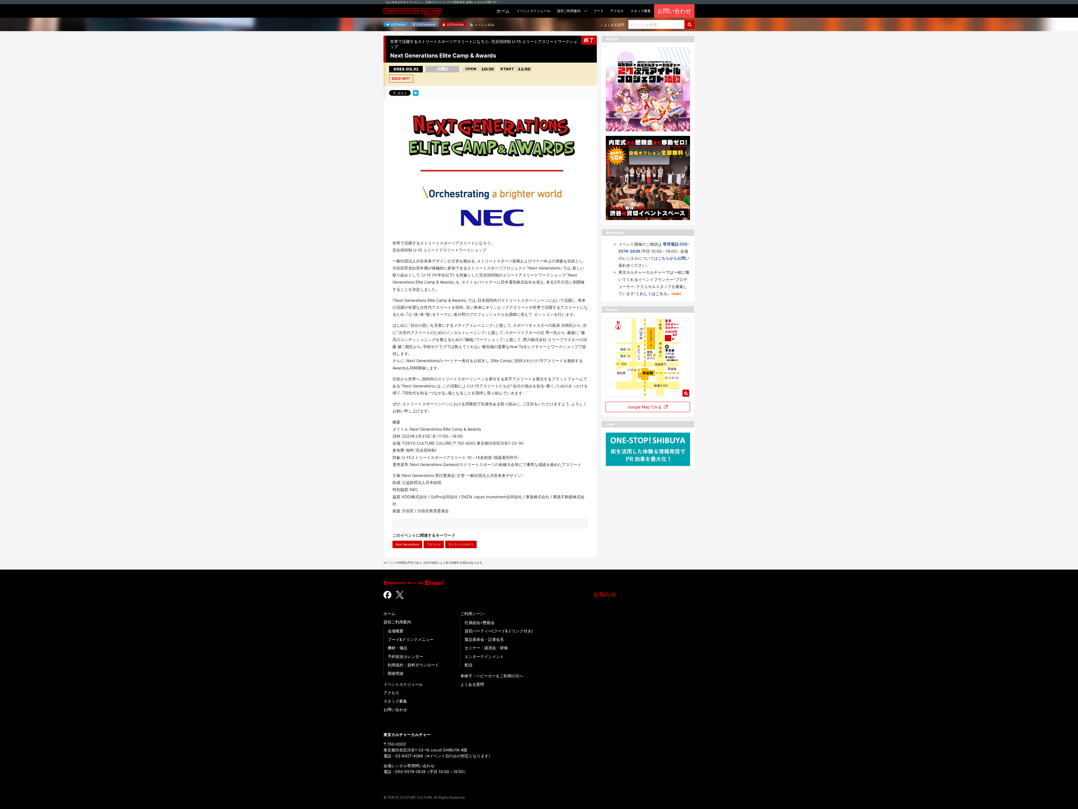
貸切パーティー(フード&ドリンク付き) (499, 631)
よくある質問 (472, 684)
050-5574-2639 (410, 771)
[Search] (689, 24)
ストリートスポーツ (461, 544)
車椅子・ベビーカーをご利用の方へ (491, 675)
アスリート (434, 544)
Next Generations (407, 544)
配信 (468, 664)
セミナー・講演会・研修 (486, 647)
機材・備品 (397, 647)
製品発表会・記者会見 (484, 639)
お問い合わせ (395, 709)
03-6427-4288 (409, 755)
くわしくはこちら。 (653, 293)
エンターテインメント (484, 656)
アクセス (391, 692)
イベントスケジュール (403, 684)
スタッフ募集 (395, 701)
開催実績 (395, 673)
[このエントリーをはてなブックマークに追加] (416, 92)
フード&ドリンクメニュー (410, 639)
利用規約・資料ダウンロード (413, 664)
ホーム (389, 613)
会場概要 (395, 631)
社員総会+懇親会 (480, 622)
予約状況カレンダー (405, 656)
